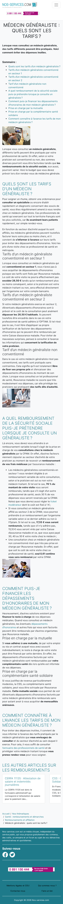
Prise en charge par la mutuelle (25, 108)
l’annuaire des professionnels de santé (23, 747)
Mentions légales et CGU (18, 885)
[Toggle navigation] (56, 5)
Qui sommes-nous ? (47, 885)
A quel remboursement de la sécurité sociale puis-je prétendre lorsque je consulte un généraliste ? (32, 94)
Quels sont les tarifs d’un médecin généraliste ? (34, 66)
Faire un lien (47, 891)
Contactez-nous (17, 891)
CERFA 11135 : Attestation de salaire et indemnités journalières (23, 781)
